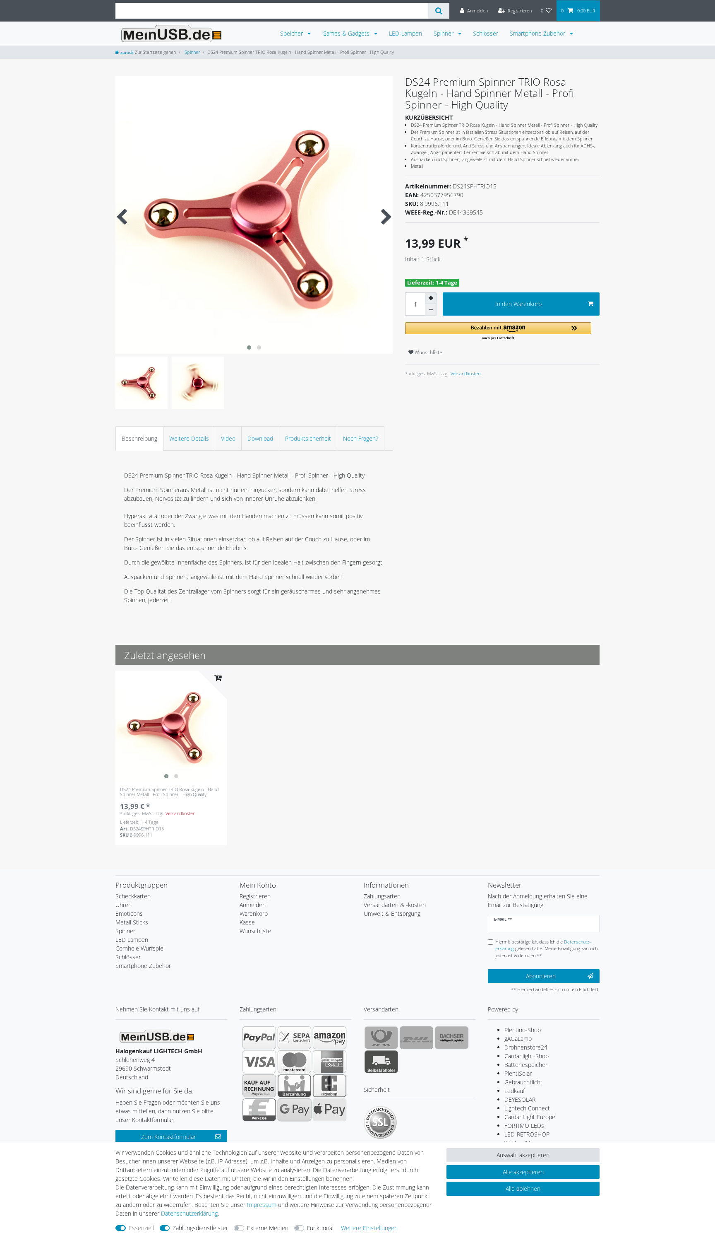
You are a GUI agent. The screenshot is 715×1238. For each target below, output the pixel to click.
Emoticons (129, 913)
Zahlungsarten (382, 896)
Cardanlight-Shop (526, 1056)
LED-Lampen (405, 33)
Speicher (292, 33)
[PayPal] (259, 1038)
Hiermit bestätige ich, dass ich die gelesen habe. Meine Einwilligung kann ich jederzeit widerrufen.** (546, 949)
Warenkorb (254, 913)
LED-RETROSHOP (526, 1134)
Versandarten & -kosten (395, 905)
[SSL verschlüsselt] (380, 1122)
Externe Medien (267, 1228)
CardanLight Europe (529, 1117)
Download (260, 438)
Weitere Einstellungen (369, 1228)
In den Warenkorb (518, 304)
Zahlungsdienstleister (200, 1228)
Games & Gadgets (346, 33)
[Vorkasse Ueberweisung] (259, 1110)
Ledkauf (514, 1091)
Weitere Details (189, 438)
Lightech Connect (527, 1108)
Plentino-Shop (522, 1030)
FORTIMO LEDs (524, 1125)
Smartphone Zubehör (538, 33)
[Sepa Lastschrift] (294, 1038)
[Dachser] (451, 1038)
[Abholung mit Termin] (381, 1062)
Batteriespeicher (525, 1065)
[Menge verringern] (431, 310)
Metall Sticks (131, 922)
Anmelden (253, 905)
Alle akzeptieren (523, 1172)
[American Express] (329, 1062)
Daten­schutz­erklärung (189, 1213)
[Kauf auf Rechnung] (259, 1086)
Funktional (320, 1228)
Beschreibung (139, 438)
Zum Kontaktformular (168, 1137)
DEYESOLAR (519, 1099)
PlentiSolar (518, 1073)
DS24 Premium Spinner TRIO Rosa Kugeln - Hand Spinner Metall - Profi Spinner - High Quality (169, 792)
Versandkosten (464, 373)
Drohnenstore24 (525, 1047)
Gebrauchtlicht (523, 1082)
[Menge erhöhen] (431, 298)
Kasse (247, 922)
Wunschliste (427, 352)
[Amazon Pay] (329, 1038)
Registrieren (255, 896)
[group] (171, 726)
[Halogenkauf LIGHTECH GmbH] (156, 1035)
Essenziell (141, 1228)
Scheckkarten (133, 896)
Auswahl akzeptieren (523, 1155)
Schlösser (485, 33)
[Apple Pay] (329, 1110)
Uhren (123, 905)
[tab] (139, 438)
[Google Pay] (294, 1110)
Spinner (444, 33)
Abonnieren (541, 976)
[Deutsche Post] (381, 1038)
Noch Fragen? (360, 438)
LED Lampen (131, 940)
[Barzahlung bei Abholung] (294, 1086)
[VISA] (259, 1062)
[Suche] (438, 11)
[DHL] (416, 1038)
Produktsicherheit (308, 438)
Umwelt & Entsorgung (392, 913)
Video (228, 438)
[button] (498, 331)
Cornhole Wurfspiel (140, 948)
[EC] (329, 1086)
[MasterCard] (294, 1062)
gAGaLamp (518, 1039)
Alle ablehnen (523, 1188)
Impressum (261, 1205)
